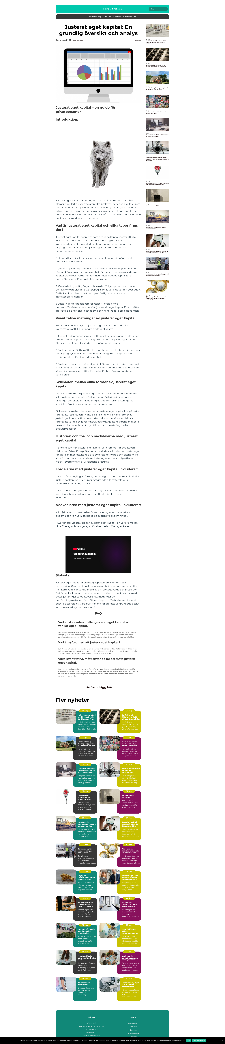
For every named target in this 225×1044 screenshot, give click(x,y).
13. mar (129, 845)
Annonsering (95, 17)
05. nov (85, 979)
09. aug (129, 711)
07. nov (129, 952)
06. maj (85, 818)
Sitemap (133, 1037)
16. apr (85, 845)
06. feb (129, 871)
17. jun (129, 791)
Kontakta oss (129, 17)
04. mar (85, 871)
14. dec (129, 898)
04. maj (129, 818)
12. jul (129, 738)
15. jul (85, 738)
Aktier (138, 40)
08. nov (85, 952)
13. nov (129, 925)
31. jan (85, 898)
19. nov (85, 925)
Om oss (107, 17)
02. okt (129, 979)
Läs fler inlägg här (98, 687)
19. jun (85, 791)
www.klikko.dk (94, 1035)
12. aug (85, 711)
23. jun (129, 764)
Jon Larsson (78, 40)
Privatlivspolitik (199, 1040)
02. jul (85, 764)
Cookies (117, 17)
